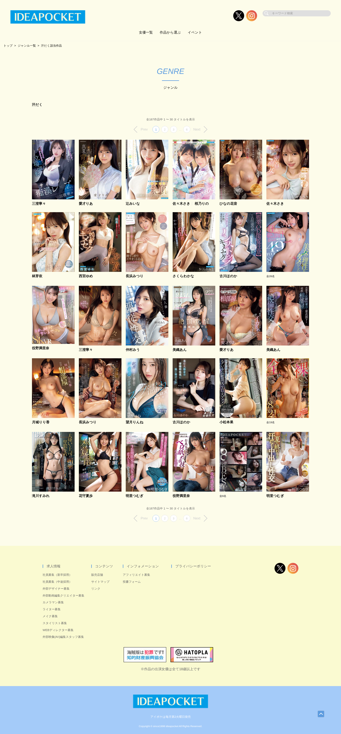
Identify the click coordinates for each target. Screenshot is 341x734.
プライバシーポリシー (193, 566)
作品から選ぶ (170, 32)
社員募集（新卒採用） (57, 574)
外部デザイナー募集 (56, 588)
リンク (95, 588)
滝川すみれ (41, 496)
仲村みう (133, 349)
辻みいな (133, 203)
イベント (195, 32)
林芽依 (37, 276)
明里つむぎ (134, 496)
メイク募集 (50, 616)
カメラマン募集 (53, 602)
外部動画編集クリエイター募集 (63, 595)
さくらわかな (183, 276)
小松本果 (226, 422)
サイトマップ (100, 581)
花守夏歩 (86, 496)
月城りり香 (41, 422)
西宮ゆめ (86, 276)
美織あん (180, 349)
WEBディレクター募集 (58, 630)
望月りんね (134, 422)
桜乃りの (202, 203)
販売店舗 (97, 574)
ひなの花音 (228, 203)
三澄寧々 (39, 203)
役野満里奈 (40, 348)
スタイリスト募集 (55, 623)
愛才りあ (86, 203)
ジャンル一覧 (27, 45)
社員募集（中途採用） (57, 581)
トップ (8, 45)
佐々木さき (181, 203)
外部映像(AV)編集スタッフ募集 (63, 637)
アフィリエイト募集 (136, 574)
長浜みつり (134, 276)
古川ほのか (228, 276)
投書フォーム (132, 581)
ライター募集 (52, 609)
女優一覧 (146, 32)
